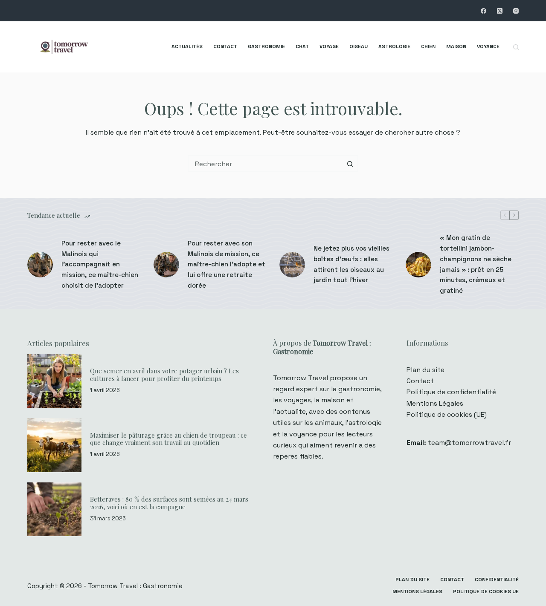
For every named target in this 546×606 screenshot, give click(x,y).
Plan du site (425, 369)
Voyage (329, 46)
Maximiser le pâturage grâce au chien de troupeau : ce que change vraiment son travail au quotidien (168, 439)
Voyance (488, 46)
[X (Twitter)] (499, 11)
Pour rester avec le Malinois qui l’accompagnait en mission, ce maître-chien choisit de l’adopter (99, 264)
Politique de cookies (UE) (447, 414)
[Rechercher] (516, 47)
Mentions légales (417, 592)
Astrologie (394, 46)
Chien (428, 46)
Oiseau (358, 46)
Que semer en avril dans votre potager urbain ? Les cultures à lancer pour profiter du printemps (164, 374)
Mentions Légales (435, 403)
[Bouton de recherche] (349, 163)
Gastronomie (266, 46)
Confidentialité (497, 580)
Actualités (187, 46)
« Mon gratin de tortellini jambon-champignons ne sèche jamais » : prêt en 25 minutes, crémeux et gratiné (475, 264)
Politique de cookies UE (486, 592)
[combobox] (265, 163)
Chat (302, 46)
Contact (225, 46)
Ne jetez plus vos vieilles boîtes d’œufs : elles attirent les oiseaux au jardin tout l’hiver (351, 264)
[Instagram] (516, 11)
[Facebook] (483, 11)
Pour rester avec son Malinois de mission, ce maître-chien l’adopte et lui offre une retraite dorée (226, 264)
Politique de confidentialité (451, 391)
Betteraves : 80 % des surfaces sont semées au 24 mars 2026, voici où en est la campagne (169, 503)
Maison (456, 46)
